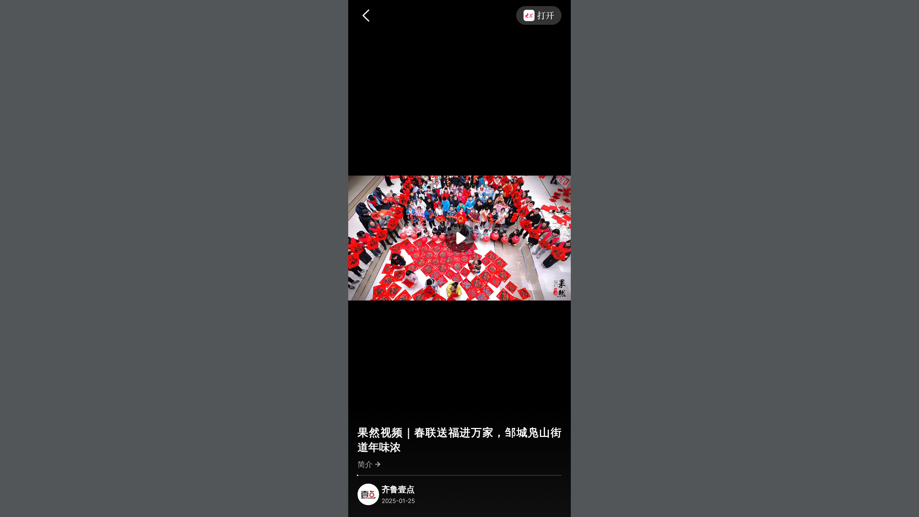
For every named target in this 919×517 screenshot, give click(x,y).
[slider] (357, 475)
